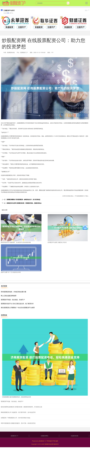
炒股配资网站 (44, 436)
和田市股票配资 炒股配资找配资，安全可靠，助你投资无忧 (18, 423)
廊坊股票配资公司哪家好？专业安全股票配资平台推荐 (18, 307)
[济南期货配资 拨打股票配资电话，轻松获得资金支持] (45, 357)
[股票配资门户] (13, 3)
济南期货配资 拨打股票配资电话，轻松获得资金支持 (16, 397)
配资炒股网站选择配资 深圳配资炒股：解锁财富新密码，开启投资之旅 (21, 407)
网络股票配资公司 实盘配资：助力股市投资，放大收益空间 (18, 412)
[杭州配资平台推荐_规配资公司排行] (68, 227)
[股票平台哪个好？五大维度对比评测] (21, 257)
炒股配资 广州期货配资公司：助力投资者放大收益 (15, 418)
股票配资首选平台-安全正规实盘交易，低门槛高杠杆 (17, 304)
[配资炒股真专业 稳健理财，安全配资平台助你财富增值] (21, 227)
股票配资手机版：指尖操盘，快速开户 (13, 300)
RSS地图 (49, 441)
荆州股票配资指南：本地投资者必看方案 (13, 292)
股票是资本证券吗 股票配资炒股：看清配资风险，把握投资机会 (24, 203)
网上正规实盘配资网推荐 (8, 296)
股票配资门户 (14, 436)
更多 (86, 10)
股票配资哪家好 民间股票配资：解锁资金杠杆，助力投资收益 (23, 199)
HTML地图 (55, 441)
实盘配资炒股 (74, 436)
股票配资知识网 (49, 444)
